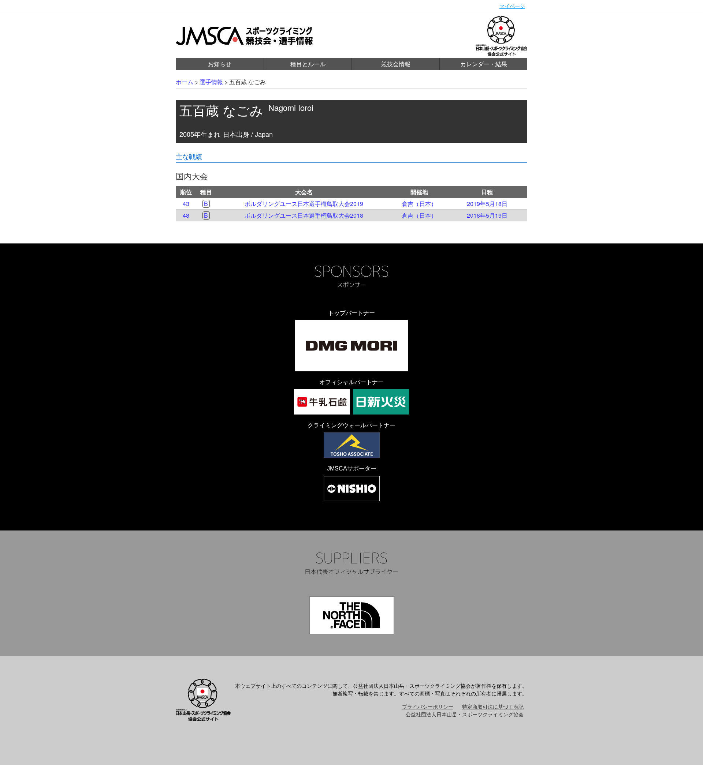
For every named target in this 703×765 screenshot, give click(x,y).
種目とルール (308, 64)
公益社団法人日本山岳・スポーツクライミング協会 (465, 714)
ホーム (184, 82)
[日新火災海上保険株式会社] (381, 402)
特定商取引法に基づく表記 (493, 706)
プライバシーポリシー (427, 706)
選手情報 (211, 82)
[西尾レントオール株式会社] (352, 488)
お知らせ (219, 64)
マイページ (512, 6)
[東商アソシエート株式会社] (352, 445)
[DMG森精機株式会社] (351, 345)
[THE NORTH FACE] (351, 615)
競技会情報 (395, 64)
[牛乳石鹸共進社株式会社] (322, 402)
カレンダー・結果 (483, 64)
